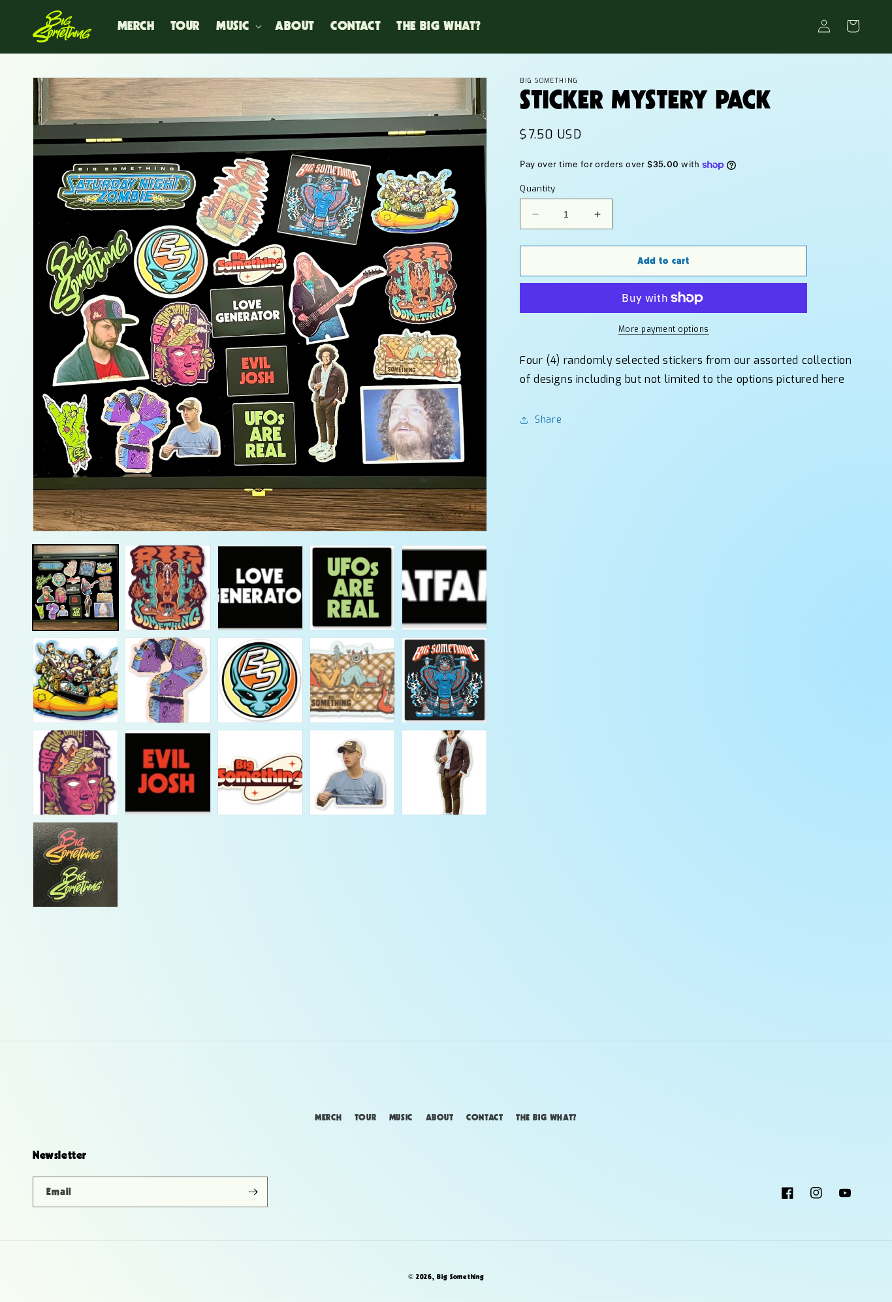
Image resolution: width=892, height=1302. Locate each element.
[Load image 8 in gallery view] (260, 680)
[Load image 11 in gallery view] (75, 772)
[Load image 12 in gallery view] (167, 772)
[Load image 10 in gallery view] (444, 680)
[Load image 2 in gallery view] (167, 587)
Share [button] (548, 420)
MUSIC (401, 1117)
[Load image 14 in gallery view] (352, 772)
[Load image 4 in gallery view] (352, 587)
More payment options (663, 329)
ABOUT (440, 1117)
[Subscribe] (252, 1192)
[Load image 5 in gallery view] (444, 587)
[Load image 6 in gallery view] (75, 680)
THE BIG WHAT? (546, 1117)
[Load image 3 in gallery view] (260, 587)
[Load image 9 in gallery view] (352, 680)
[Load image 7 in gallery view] (167, 680)
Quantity (537, 188)
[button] (237, 26)
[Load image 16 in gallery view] (75, 864)
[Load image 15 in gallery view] (444, 772)
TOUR (365, 1117)
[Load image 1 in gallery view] (75, 587)
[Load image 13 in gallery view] (260, 772)
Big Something (460, 1276)
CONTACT (484, 1117)
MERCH (328, 1117)
